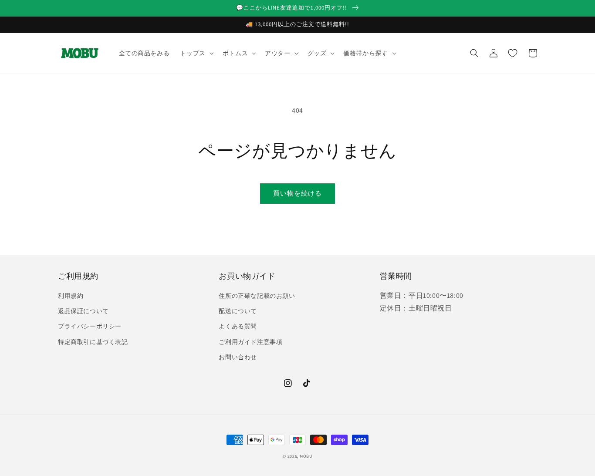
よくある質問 (238, 326)
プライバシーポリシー (90, 326)
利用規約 (70, 296)
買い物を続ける (297, 193)
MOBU (306, 456)
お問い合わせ (238, 357)
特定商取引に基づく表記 (93, 342)
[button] (196, 53)
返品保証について (83, 311)
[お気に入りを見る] (512, 53)
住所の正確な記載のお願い (257, 296)
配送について (238, 311)
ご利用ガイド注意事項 (250, 342)
